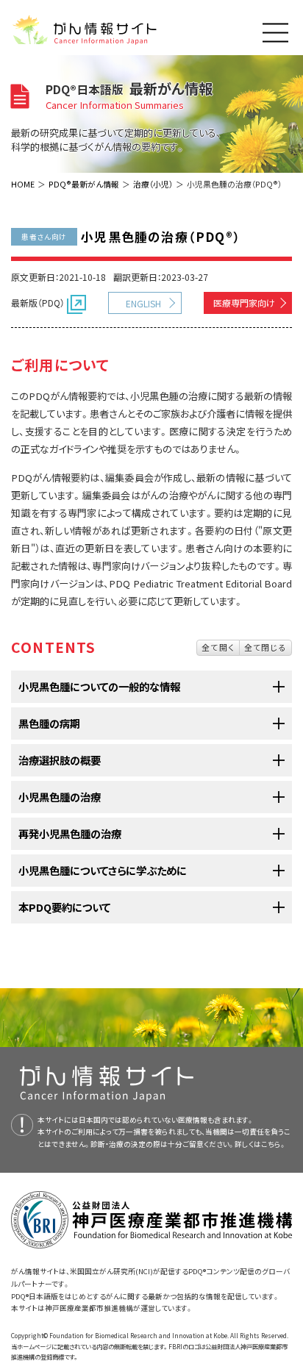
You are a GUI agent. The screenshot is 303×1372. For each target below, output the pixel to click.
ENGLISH (143, 303)
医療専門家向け (244, 302)
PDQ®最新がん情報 (84, 184)
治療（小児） (153, 184)
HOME (23, 184)
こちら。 (273, 1144)
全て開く (218, 647)
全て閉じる (265, 647)
